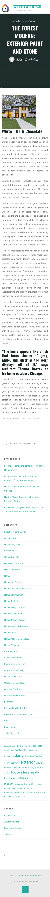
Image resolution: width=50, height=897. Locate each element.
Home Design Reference (16, 626)
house (15, 772)
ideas (25, 772)
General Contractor (13, 563)
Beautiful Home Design (15, 532)
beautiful (7, 746)
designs (38, 756)
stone (36, 418)
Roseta (24, 875)
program (34, 788)
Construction (10, 538)
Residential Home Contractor (18, 714)
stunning (7, 796)
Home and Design (12, 582)
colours (28, 746)
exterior (7, 418)
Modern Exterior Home (23, 21)
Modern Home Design (14, 670)
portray (26, 788)
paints (13, 788)
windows (21, 796)
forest (15, 418)
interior (22, 778)
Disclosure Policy (12, 828)
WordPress (35, 875)
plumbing (8, 701)
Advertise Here (11, 821)
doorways (15, 763)
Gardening (9, 550)
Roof (6, 720)
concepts (37, 746)
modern (22, 418)
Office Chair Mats (13, 676)
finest (27, 768)
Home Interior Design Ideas (17, 639)
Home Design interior (14, 620)
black (14, 746)
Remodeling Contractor (15, 708)
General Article (11, 557)
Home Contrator (12, 601)
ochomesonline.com (27, 7)
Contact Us (9, 815)
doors (7, 763)
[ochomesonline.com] (5, 8)
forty (32, 768)
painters (39, 784)
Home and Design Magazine (17, 588)
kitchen (32, 779)
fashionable (19, 767)
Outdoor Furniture (13, 689)
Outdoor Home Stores (14, 695)
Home (7, 576)
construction (9, 750)
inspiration (10, 778)
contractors (33, 750)
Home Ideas (10, 632)
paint (30, 418)
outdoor (24, 784)
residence (20, 792)
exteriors (40, 763)
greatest (7, 773)
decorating (9, 756)
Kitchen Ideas (11, 651)
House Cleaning (11, 645)
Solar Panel (9, 727)
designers (30, 756)
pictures (20, 788)
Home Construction (13, 595)
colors (20, 745)
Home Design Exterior (14, 607)
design (20, 755)
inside (35, 772)
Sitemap (8, 834)
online (17, 784)
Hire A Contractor (12, 569)
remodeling (8, 792)
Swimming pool (11, 733)
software (40, 792)
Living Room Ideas (13, 657)
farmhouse (8, 768)
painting (7, 788)
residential (31, 792)
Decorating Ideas (12, 544)
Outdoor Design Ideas (14, 683)
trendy (14, 796)
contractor (21, 750)
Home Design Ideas (13, 613)
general (39, 767)
